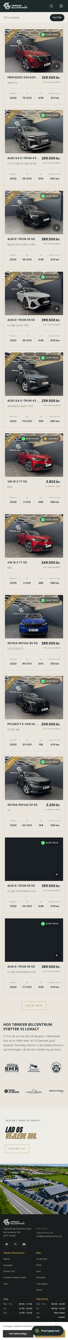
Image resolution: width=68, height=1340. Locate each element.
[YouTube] (24, 1244)
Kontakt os (17, 1148)
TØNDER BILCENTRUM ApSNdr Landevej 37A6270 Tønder (17, 1232)
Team (6, 1284)
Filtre (57, 17)
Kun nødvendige (18, 1333)
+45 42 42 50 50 (44, 1233)
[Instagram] (15, 1244)
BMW (39, 1265)
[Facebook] (6, 1244)
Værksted (7, 1265)
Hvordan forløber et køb (14, 1277)
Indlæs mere (33, 1005)
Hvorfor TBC (9, 1271)
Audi (38, 1271)
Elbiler (39, 1290)
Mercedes (40, 1277)
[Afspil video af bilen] (57, 66)
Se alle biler (41, 1259)
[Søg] (51, 6)
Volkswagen (42, 1284)
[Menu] (61, 6)
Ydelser (6, 1259)
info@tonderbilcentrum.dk (49, 1236)
